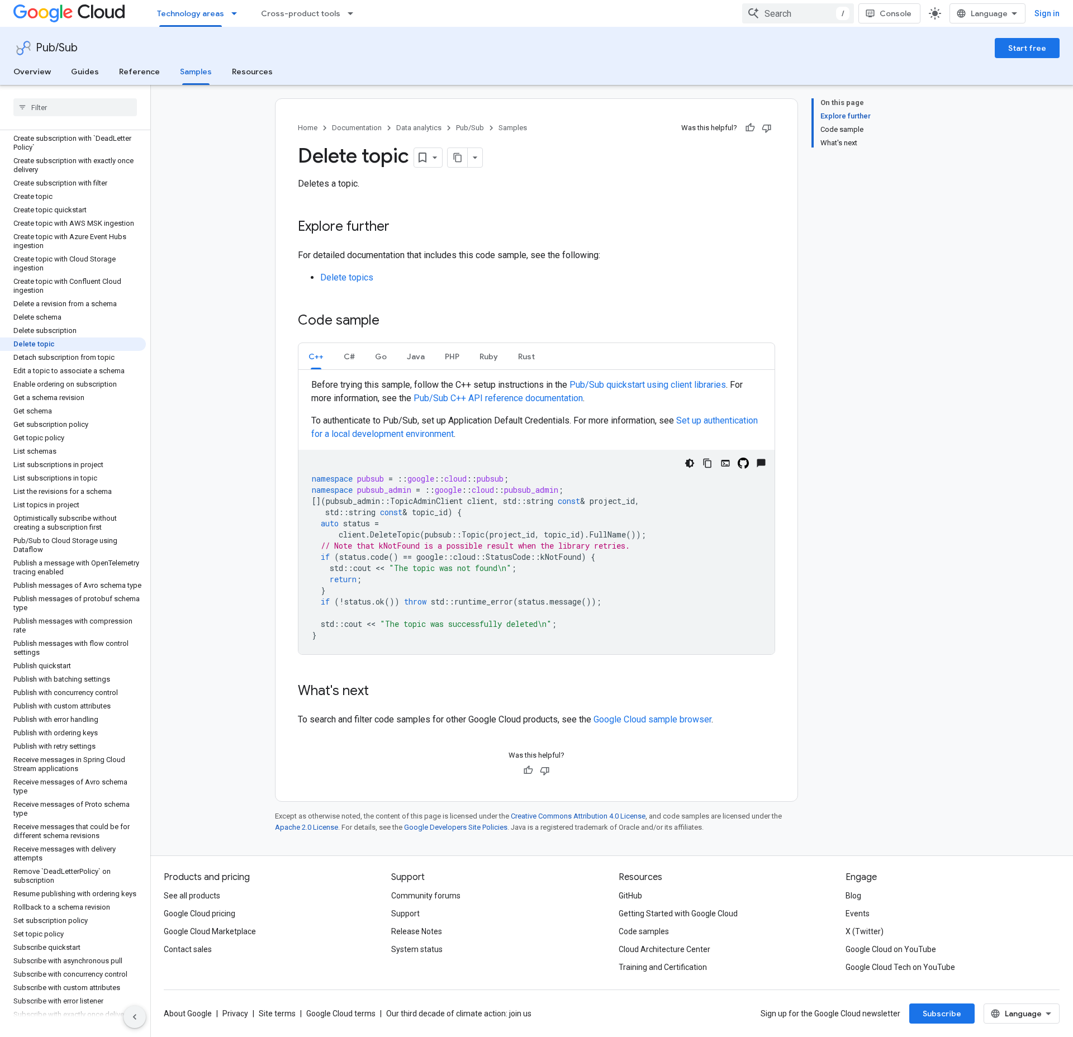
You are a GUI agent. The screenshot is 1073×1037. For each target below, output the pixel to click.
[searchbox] (75, 107)
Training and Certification (663, 967)
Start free (1027, 48)
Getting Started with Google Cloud (678, 913)
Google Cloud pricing (199, 913)
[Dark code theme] (690, 463)
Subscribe (942, 1014)
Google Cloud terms (341, 1013)
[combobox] (798, 13)
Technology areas (190, 13)
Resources (252, 71)
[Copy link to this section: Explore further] (401, 227)
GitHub (630, 895)
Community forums (425, 895)
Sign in (1047, 13)
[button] (316, 356)
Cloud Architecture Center (664, 949)
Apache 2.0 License (306, 827)
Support (405, 913)
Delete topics (346, 277)
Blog (853, 895)
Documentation (357, 127)
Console (895, 13)
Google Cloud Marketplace (210, 931)
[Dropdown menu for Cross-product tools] (353, 13)
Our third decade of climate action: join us (458, 1013)
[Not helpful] (766, 128)
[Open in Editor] (725, 463)
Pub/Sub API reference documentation (498, 398)
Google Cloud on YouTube (891, 949)
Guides (85, 71)
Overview (32, 71)
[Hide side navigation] (135, 1017)
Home (307, 127)
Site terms (277, 1013)
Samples (196, 71)
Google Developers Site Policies (455, 827)
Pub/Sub (57, 48)
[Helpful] (750, 128)
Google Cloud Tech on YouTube (900, 967)
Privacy (235, 1013)
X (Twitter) (865, 931)
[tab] (316, 356)
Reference (139, 71)
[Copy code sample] (707, 463)
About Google (188, 1013)
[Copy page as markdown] (458, 157)
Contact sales (188, 949)
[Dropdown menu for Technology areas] (237, 13)
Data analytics (418, 127)
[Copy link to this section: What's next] (380, 691)
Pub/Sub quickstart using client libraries (647, 384)
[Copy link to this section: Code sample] (390, 321)
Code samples (644, 931)
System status (417, 949)
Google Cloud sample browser (652, 719)
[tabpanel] (536, 516)
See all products (192, 895)
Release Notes (416, 931)
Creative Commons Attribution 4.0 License (578, 816)
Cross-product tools (300, 13)
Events (858, 913)
